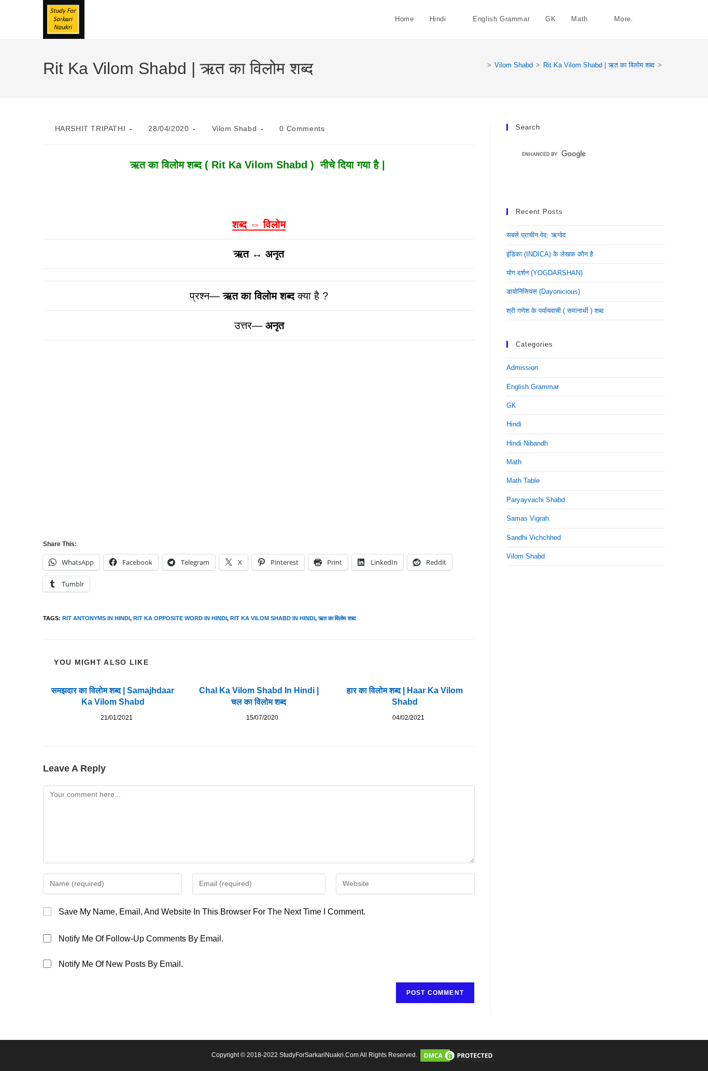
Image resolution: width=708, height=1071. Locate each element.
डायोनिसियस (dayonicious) (543, 291)
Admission (522, 368)
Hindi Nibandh (527, 443)
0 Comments (301, 128)
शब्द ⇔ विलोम (259, 224)
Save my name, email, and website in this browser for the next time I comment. (212, 911)
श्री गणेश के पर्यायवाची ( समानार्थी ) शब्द (555, 311)
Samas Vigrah (527, 518)
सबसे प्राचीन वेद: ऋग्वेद (536, 235)
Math (513, 462)
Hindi (513, 424)
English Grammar (532, 387)
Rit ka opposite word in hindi (180, 618)
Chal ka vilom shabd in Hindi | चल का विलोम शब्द (259, 696)
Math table (523, 480)
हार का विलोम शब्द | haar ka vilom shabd (405, 696)
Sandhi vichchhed (533, 537)
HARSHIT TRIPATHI (90, 128)
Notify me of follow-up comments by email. (141, 938)
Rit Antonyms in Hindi (96, 618)
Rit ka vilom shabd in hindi (272, 618)
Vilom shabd (234, 128)
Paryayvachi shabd (535, 500)
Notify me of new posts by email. (121, 964)
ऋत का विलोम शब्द (337, 618)
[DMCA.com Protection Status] (458, 1055)
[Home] (481, 65)
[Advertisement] (259, 459)
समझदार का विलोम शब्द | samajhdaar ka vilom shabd (112, 696)
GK (511, 405)
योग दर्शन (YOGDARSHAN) (544, 273)
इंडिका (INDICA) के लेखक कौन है (549, 254)
